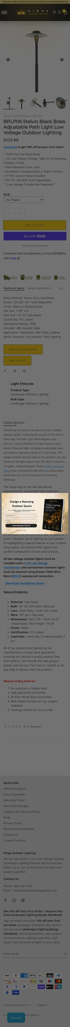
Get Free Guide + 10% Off (21, 526)
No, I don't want (21, 530)
